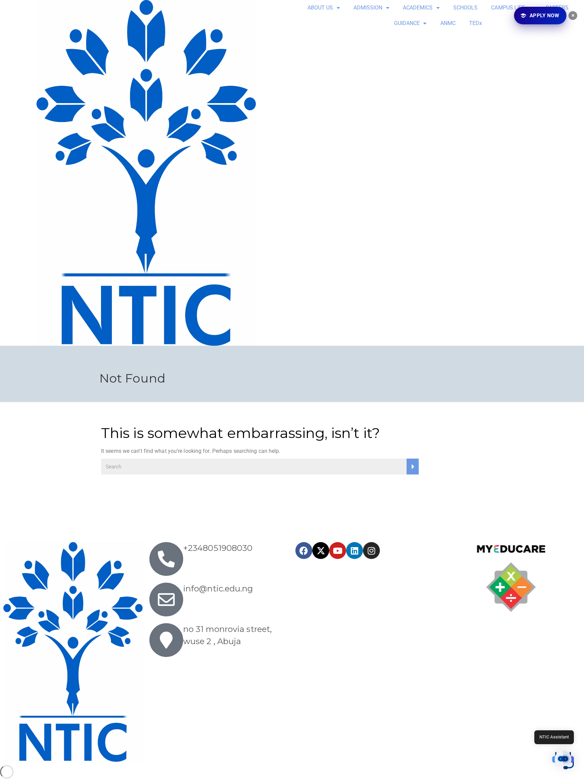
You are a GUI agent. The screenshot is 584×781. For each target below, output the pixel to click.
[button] (563, 760)
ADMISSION (368, 7)
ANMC (448, 23)
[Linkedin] (354, 550)
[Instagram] (371, 550)
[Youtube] (337, 550)
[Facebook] (303, 550)
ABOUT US (320, 7)
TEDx (475, 23)
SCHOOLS (465, 7)
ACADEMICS (418, 7)
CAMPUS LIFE (508, 7)
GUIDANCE (407, 23)
